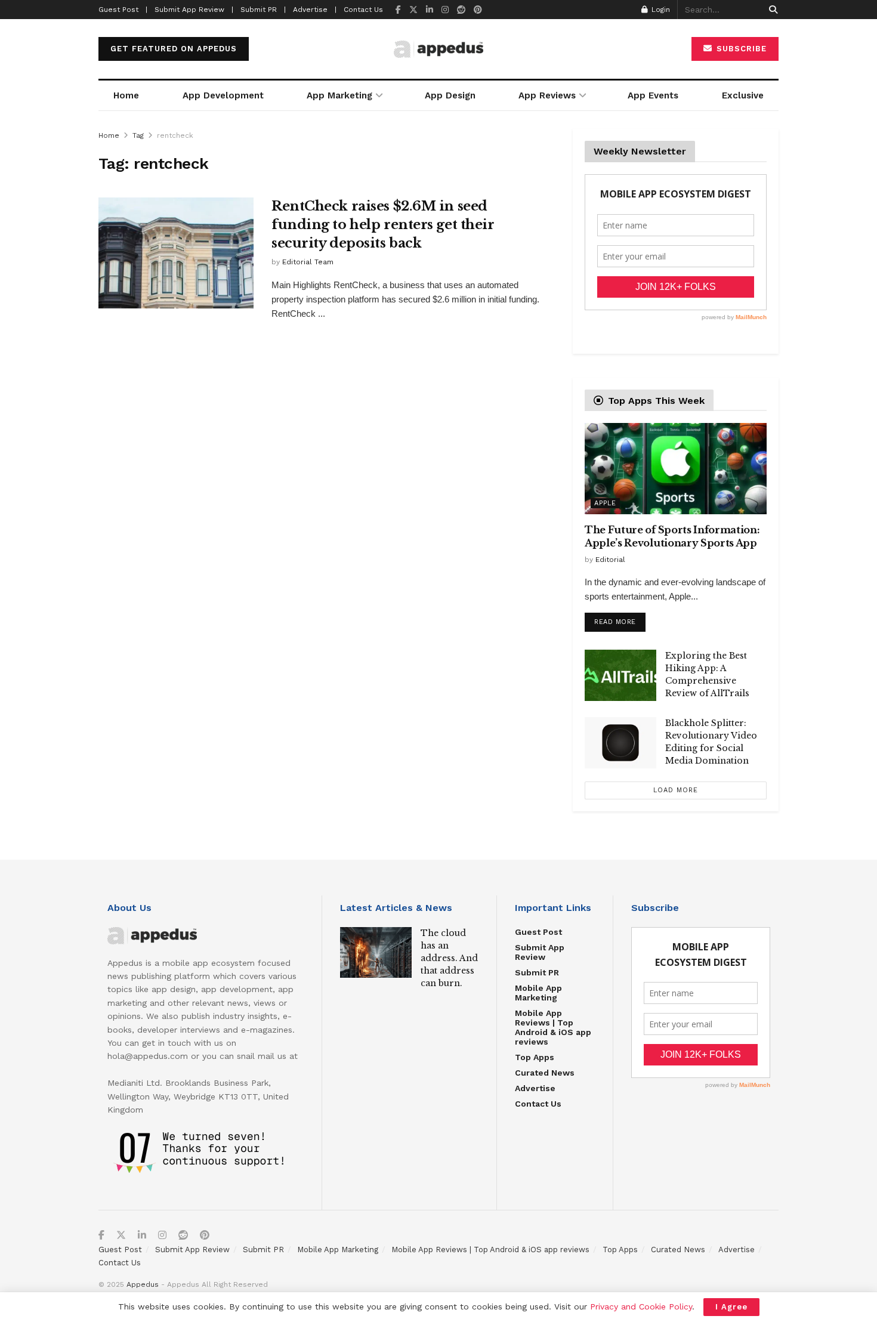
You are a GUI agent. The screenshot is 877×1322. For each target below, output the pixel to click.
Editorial (610, 559)
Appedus (142, 1284)
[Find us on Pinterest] (478, 10)
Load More (675, 790)
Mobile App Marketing (538, 992)
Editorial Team (307, 262)
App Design (450, 95)
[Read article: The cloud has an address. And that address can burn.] (376, 952)
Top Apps (534, 1057)
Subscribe (740, 48)
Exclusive (743, 95)
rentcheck (175, 135)
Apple (605, 503)
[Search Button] (771, 9)
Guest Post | (122, 9)
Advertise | (314, 9)
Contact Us (363, 9)
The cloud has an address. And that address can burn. (449, 958)
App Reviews (547, 95)
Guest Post (538, 932)
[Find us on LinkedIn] (429, 10)
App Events (653, 95)
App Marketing (339, 95)
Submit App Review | (194, 9)
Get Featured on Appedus (173, 48)
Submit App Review (539, 952)
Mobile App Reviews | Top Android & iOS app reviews (553, 1027)
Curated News (545, 1072)
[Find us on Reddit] (461, 10)
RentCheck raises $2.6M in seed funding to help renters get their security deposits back (382, 224)
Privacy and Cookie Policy (641, 1306)
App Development (223, 95)
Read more (620, 619)
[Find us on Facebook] (398, 10)
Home (126, 95)
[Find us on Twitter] (413, 10)
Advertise (535, 1088)
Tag (138, 135)
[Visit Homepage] (438, 49)
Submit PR (537, 972)
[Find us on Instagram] (445, 10)
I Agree (731, 1306)
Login (659, 9)
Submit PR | (263, 9)
